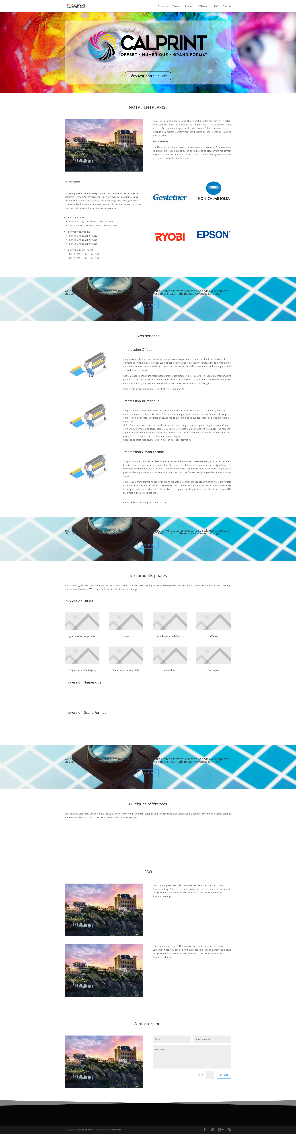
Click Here (148, 305)
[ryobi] (170, 249)
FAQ (216, 6)
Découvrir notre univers (148, 75)
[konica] (214, 200)
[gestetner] (170, 213)
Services (177, 6)
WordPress (115, 1129)
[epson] (214, 244)
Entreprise (163, 6)
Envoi (224, 1075)
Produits (189, 6)
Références (204, 6)
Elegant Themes (84, 1129)
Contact (226, 6)
